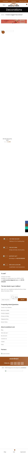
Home (2, 14)
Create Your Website (6, 307)
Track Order (5, 1)
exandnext (23, 367)
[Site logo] (14, 5)
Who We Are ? (4, 333)
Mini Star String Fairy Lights (7, 139)
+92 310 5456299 (20, 258)
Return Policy (4, 322)
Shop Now (13, 1)
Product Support (5, 313)
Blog (2, 330)
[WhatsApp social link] (18, 363)
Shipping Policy (4, 319)
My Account (4, 335)
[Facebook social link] (11, 363)
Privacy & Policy (5, 316)
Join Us (22, 299)
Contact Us (4, 338)
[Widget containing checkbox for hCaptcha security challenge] (14, 297)
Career (3, 341)
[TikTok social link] (22, 363)
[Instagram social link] (15, 363)
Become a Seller (23, 1)
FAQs (2, 344)
